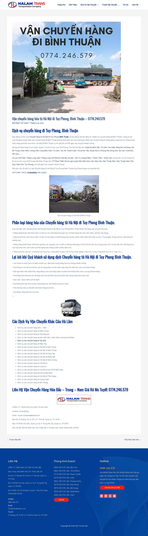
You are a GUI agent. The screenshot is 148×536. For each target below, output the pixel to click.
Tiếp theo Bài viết (132, 440)
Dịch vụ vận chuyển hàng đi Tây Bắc (31, 341)
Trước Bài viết (14, 440)
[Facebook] (101, 496)
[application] (97, 5)
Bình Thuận (64, 137)
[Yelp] (110, 496)
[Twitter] (106, 496)
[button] (89, 5)
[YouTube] (114, 496)
